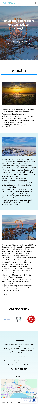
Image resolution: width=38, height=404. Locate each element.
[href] (19, 388)
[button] (35, 3)
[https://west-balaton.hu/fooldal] (11, 3)
